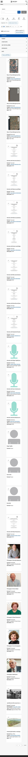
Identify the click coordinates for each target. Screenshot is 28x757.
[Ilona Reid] (14, 494)
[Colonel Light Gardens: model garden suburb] (14, 722)
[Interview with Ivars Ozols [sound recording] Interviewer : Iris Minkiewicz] (14, 380)
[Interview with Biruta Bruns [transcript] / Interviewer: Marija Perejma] (14, 294)
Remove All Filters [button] (19, 32)
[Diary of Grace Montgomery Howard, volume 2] (14, 94)
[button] (19, 12)
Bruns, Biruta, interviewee (15, 307)
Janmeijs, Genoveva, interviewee (17, 164)
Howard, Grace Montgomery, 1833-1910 (18, 78)
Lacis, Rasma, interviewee (15, 192)
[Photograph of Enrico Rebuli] (14, 580)
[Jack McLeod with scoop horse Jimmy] (14, 694)
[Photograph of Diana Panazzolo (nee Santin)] (14, 608)
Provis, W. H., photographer (18, 706)
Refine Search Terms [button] (13, 22)
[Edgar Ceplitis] (14, 437)
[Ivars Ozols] (14, 465)
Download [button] (7, 18)
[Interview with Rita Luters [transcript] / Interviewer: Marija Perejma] (14, 266)
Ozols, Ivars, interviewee (15, 392)
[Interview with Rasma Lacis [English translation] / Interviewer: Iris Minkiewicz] (14, 180)
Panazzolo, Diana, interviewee (16, 535)
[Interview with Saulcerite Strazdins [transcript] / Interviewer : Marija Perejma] (14, 323)
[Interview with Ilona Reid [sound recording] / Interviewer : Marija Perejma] (14, 408)
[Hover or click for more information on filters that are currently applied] (23, 30)
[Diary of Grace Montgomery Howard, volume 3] (14, 123)
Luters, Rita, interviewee (15, 278)
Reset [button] (24, 12)
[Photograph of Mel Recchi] (14, 665)
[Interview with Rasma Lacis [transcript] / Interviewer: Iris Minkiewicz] (14, 209)
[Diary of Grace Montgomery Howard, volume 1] (14, 66)
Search (3, 9)
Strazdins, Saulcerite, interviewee (17, 335)
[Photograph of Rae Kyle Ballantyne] (14, 551)
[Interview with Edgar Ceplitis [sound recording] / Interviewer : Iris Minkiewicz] (14, 351)
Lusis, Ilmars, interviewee (15, 250)
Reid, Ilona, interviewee (15, 421)
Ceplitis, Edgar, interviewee (15, 364)
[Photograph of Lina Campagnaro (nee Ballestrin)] (14, 637)
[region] (14, 45)
